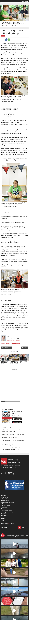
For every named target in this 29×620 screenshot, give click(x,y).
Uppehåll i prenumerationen (7, 502)
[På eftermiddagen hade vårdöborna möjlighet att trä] (14, 563)
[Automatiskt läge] (19, 527)
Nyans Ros (3, 517)
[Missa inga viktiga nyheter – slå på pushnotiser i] (14, 601)
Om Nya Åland (4, 523)
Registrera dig (15, 415)
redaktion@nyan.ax (17, 461)
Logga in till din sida (17, 411)
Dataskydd (11, 523)
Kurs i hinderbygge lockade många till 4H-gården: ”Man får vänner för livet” (14, 363)
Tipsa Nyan (24, 347)
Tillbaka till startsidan (7, 347)
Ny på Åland (4, 515)
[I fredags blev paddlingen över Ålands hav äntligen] (14, 543)
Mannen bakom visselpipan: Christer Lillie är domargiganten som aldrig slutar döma (12, 448)
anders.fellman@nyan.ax (13, 340)
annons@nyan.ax (16, 462)
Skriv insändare (5, 497)
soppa (18, 401)
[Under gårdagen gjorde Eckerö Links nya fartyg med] (14, 591)
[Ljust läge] (23, 527)
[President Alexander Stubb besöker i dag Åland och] (14, 572)
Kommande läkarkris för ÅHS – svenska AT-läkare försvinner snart (13, 441)
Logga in (25, 1)
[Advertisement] (14, 385)
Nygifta (3, 518)
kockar (9, 401)
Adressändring (4, 504)
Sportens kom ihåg (5, 505)
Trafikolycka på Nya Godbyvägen (9, 437)
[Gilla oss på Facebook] (14, 485)
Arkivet (14, 413)
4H (5, 401)
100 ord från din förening (7, 510)
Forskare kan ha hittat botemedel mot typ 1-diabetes (14, 434)
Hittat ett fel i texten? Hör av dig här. (10, 343)
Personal (3, 495)
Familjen (2, 35)
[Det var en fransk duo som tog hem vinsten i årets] (14, 582)
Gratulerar (3, 513)
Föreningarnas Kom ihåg (7, 512)
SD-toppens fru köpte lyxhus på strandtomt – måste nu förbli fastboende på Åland (14, 430)
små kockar (13, 401)
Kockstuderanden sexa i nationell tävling (4, 362)
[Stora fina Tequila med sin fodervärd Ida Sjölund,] (14, 610)
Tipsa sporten (4, 507)
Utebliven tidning (5, 500)
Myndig (3, 509)
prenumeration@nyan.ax (15, 466)
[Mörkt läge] (26, 527)
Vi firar (2, 520)
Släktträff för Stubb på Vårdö (8, 445)
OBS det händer (5, 499)
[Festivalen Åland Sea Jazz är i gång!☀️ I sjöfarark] (14, 553)
